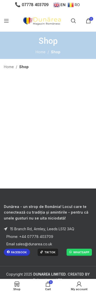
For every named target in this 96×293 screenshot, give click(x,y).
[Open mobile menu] (6, 21)
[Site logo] (43, 20)
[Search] (73, 21)
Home (41, 52)
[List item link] (48, 236)
